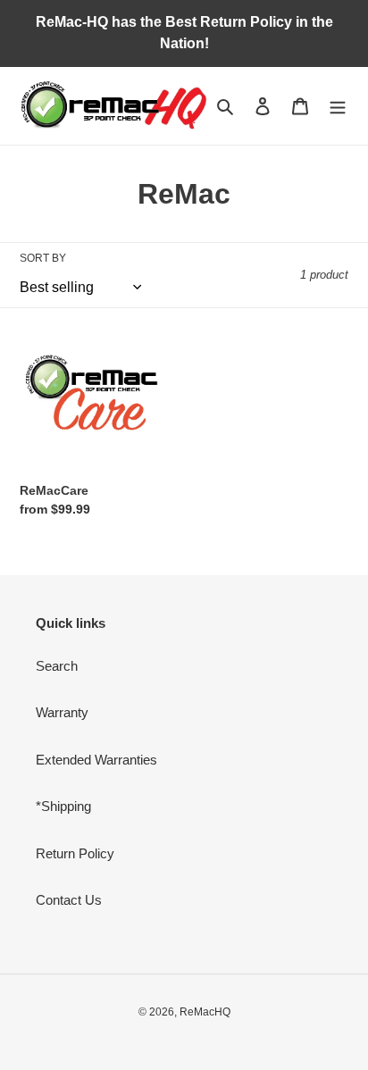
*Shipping (63, 806)
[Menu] (337, 106)
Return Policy (75, 853)
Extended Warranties (96, 759)
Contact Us (69, 899)
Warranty (62, 712)
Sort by (43, 258)
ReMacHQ (205, 1012)
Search (57, 665)
